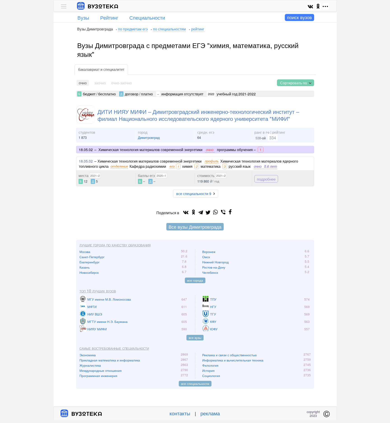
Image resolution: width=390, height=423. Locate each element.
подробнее (266, 179)
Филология (210, 365)
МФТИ (92, 306)
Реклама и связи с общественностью (229, 355)
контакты (179, 413)
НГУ (213, 306)
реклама (210, 413)
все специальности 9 (193, 193)
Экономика (87, 355)
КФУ (213, 321)
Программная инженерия (98, 375)
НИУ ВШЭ (94, 314)
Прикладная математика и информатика (109, 360)
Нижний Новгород (215, 262)
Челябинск (210, 272)
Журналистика (90, 365)
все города (195, 280)
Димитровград (149, 137)
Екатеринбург (89, 262)
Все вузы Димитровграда (195, 226)
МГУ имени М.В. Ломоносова (109, 299)
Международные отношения (100, 370)
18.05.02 (86, 161)
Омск (206, 257)
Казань (84, 267)
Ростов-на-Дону (213, 267)
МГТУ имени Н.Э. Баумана (107, 321)
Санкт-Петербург (91, 257)
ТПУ (213, 299)
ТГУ (213, 314)
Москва (84, 251)
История (208, 370)
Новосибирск (89, 272)
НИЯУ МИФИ (97, 329)
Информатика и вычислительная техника (232, 360)
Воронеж (208, 251)
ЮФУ (214, 329)
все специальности (195, 383)
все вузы (195, 337)
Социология (211, 375)
